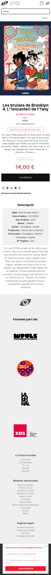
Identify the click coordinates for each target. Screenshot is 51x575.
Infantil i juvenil (25, 496)
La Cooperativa (25, 462)
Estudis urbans (25, 502)
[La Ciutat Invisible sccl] (10, 4)
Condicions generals (25, 527)
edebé (25, 117)
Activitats (25, 471)
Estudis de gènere (25, 485)
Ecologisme (25, 508)
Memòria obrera (25, 488)
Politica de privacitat (25, 530)
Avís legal (25, 533)
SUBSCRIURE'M (25, 568)
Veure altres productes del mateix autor (25, 130)
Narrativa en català (26, 491)
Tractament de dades (25, 536)
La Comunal (25, 459)
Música (25, 513)
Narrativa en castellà (25, 493)
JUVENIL (25, 120)
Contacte (25, 468)
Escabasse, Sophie (25, 114)
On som (25, 465)
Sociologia (25, 499)
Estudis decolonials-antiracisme (25, 505)
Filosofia (25, 510)
